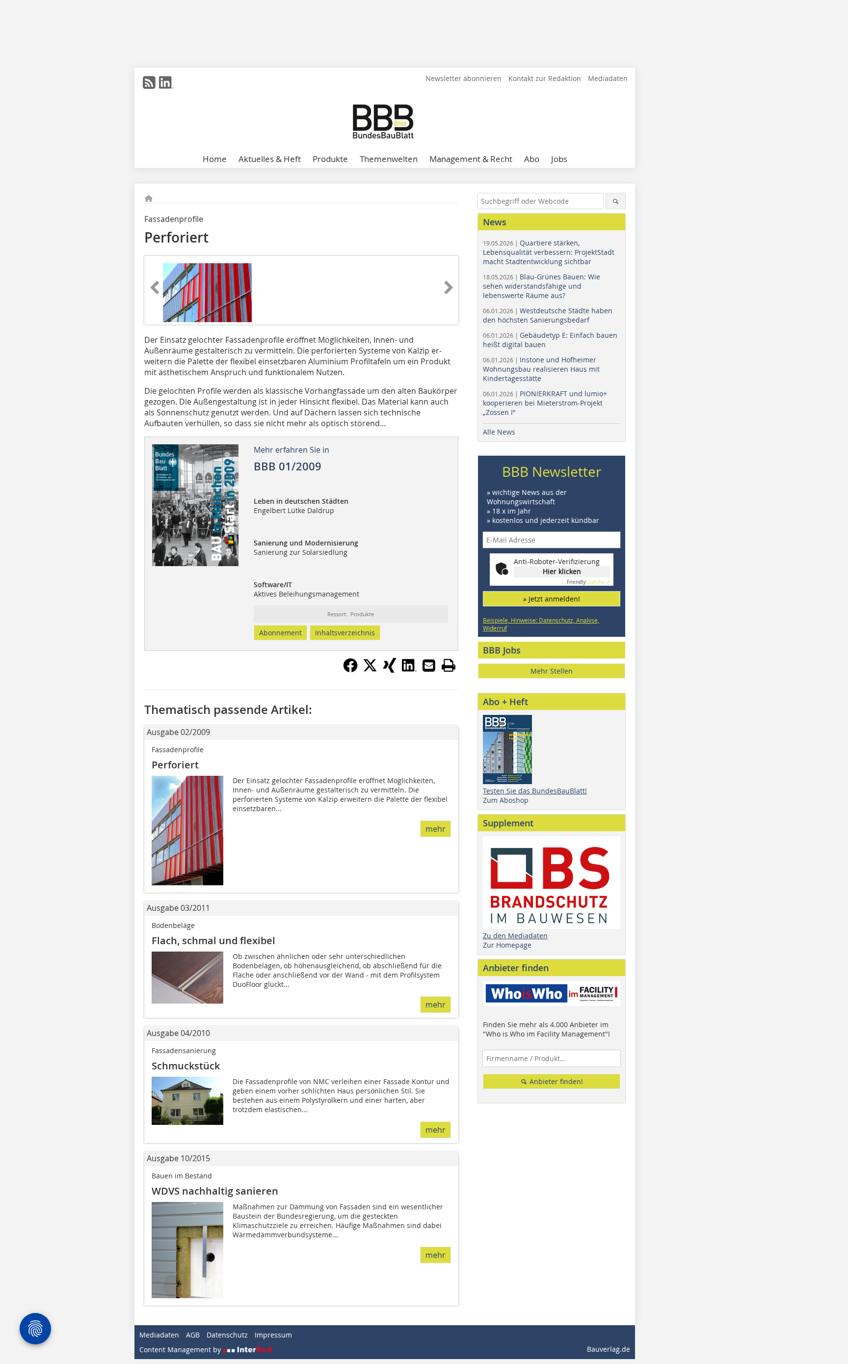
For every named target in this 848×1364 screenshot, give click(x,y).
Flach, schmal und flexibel (213, 940)
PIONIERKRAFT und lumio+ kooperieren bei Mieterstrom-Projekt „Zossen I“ (545, 403)
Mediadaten (608, 78)
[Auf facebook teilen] (350, 670)
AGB (193, 1334)
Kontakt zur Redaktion (544, 78)
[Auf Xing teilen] (389, 670)
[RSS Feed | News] (149, 82)
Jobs (559, 158)
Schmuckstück (186, 1065)
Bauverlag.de (608, 1349)
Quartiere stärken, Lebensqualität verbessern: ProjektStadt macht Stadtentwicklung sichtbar (548, 252)
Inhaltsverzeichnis (345, 632)
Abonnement (280, 632)
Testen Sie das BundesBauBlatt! (535, 790)
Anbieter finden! (555, 1081)
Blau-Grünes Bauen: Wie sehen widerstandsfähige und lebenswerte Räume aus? (541, 286)
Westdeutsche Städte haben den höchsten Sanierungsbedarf (547, 315)
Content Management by (181, 1349)
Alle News (499, 431)
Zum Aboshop (506, 800)
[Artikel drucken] (448, 665)
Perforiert (175, 764)
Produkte (330, 158)
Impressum (273, 1334)
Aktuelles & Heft (269, 158)
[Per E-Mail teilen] (429, 665)
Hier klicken (562, 571)
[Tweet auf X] (370, 670)
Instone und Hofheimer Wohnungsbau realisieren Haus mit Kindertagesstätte (541, 369)
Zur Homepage (507, 945)
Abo (531, 158)
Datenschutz (227, 1334)
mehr (435, 828)
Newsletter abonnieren (463, 78)
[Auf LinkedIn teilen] (409, 670)
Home (215, 158)
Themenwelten (389, 158)
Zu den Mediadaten (515, 935)
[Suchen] (615, 201)
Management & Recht (470, 158)
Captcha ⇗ (588, 582)
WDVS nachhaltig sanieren (215, 1191)
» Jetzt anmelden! (551, 598)
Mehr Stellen (551, 671)
